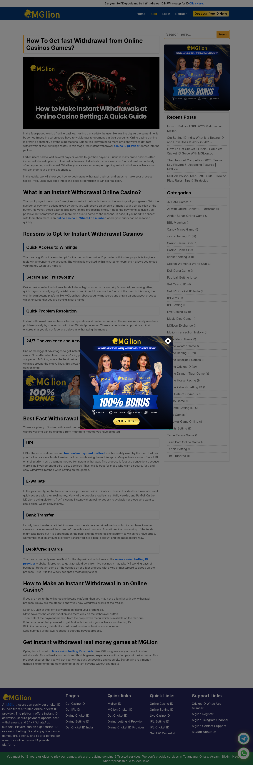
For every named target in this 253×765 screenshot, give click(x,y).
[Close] (168, 341)
